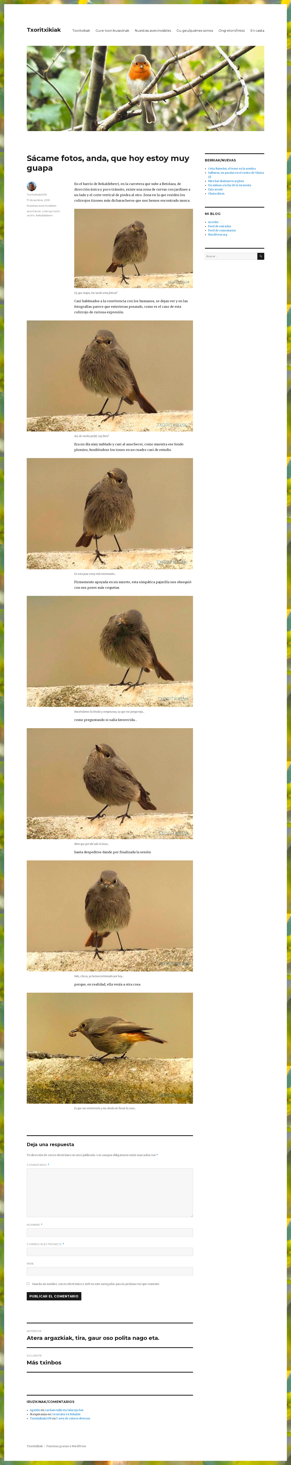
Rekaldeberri (44, 215)
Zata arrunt (215, 189)
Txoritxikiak (44, 29)
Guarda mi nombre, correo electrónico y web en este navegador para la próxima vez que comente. (96, 1284)
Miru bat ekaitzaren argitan (226, 181)
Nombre (35, 1224)
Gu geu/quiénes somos (195, 31)
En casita (257, 31)
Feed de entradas (219, 226)
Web (30, 1263)
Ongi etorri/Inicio (232, 31)
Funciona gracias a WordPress (66, 1446)
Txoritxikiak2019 (37, 194)
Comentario (38, 1165)
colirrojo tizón (51, 211)
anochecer (34, 211)
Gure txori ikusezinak (112, 31)
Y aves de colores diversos (73, 1418)
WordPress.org (217, 234)
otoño (31, 215)
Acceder (213, 222)
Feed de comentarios (222, 230)
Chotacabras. (216, 193)
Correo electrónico (45, 1244)
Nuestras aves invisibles (153, 31)
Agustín (35, 1410)
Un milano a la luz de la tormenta (229, 185)
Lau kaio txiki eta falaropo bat (64, 1410)
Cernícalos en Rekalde (66, 1414)
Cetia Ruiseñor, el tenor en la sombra (232, 168)
